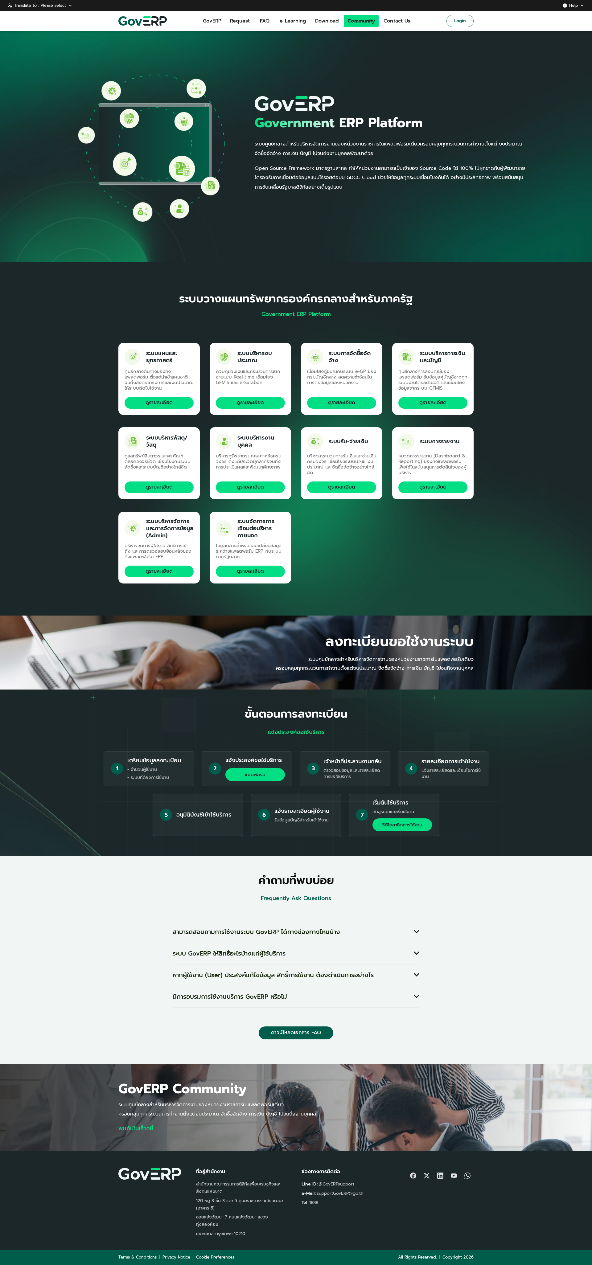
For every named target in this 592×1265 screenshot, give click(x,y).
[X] (427, 1174)
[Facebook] (413, 1174)
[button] (296, 932)
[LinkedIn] (440, 1174)
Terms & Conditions (137, 1257)
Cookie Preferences (215, 1257)
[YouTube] (454, 1174)
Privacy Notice (176, 1257)
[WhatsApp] (467, 1174)
